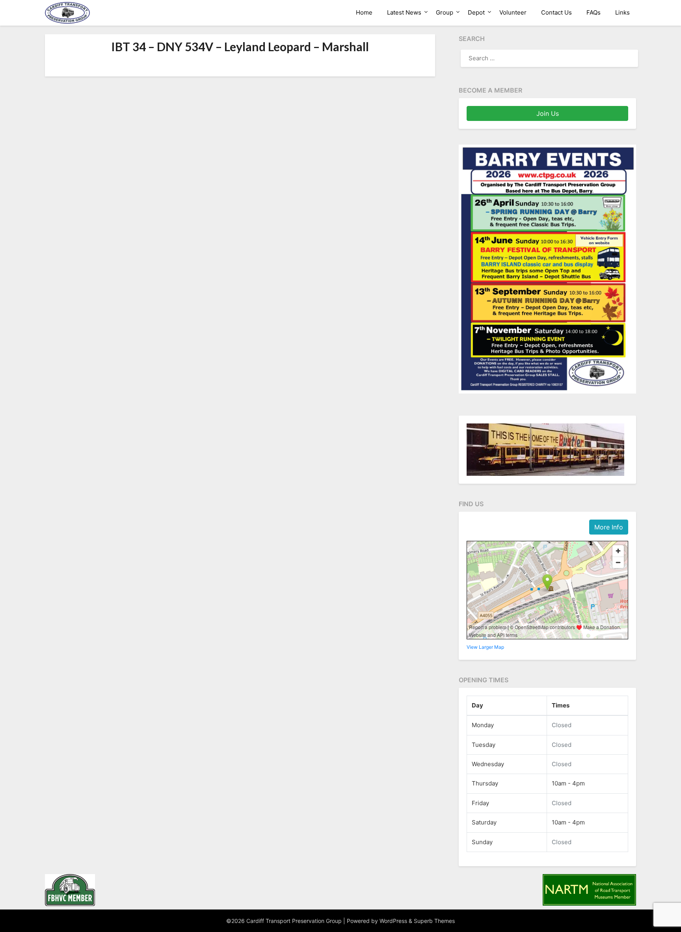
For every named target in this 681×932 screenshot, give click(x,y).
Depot (476, 12)
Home (364, 12)
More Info (608, 527)
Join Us (547, 113)
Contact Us (556, 12)
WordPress (393, 920)
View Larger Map (485, 647)
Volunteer (513, 12)
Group (444, 12)
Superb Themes (434, 920)
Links (622, 12)
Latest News (404, 12)
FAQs (593, 12)
